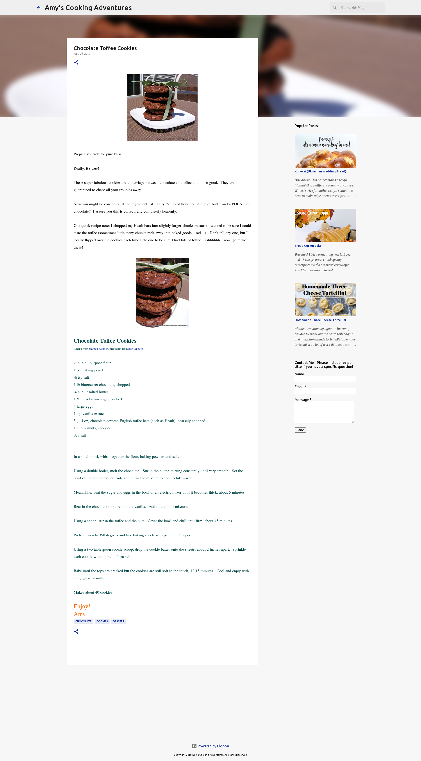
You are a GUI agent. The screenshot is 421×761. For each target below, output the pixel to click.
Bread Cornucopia (308, 245)
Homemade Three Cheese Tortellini (320, 320)
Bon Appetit (135, 349)
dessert (119, 621)
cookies (102, 621)
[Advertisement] (162, 702)
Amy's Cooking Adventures (88, 7)
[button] (76, 63)
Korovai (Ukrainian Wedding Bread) (320, 171)
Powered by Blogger (213, 746)
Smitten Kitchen (98, 349)
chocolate (83, 621)
